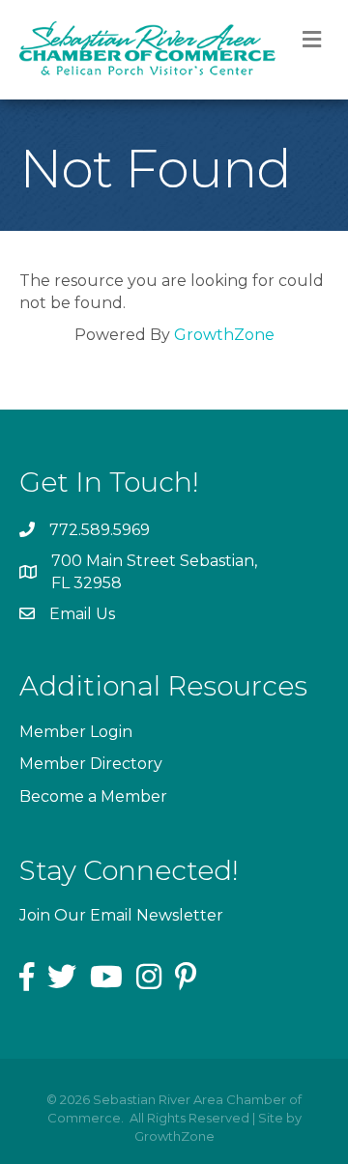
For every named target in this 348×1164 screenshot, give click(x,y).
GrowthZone (224, 335)
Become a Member (93, 796)
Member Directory (90, 763)
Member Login (75, 732)
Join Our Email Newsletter (121, 915)
